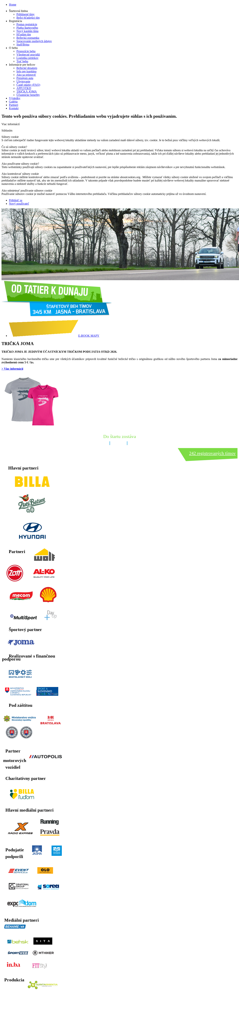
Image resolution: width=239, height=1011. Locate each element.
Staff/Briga (22, 44)
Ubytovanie (23, 81)
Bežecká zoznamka (27, 37)
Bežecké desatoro (26, 68)
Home (12, 4)
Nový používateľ (19, 203)
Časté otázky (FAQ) (28, 84)
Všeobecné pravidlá (28, 54)
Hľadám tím (23, 34)
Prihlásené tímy (25, 14)
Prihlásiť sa (15, 200)
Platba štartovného (27, 27)
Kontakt (13, 108)
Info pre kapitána (26, 71)
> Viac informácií (12, 368)
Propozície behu (25, 51)
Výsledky (14, 98)
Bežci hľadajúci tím (28, 17)
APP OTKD (23, 88)
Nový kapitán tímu (27, 31)
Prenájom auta (24, 78)
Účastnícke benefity (28, 94)
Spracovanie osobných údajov (34, 41)
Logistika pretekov (27, 58)
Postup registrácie (26, 24)
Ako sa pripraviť (26, 74)
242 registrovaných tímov (212, 453)
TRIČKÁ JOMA (26, 91)
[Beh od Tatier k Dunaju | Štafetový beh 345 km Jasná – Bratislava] (56, 315)
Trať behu (22, 61)
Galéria (13, 101)
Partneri (13, 105)
